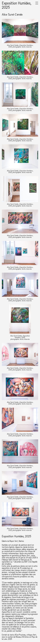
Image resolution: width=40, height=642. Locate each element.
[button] (36, 4)
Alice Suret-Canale (12, 14)
